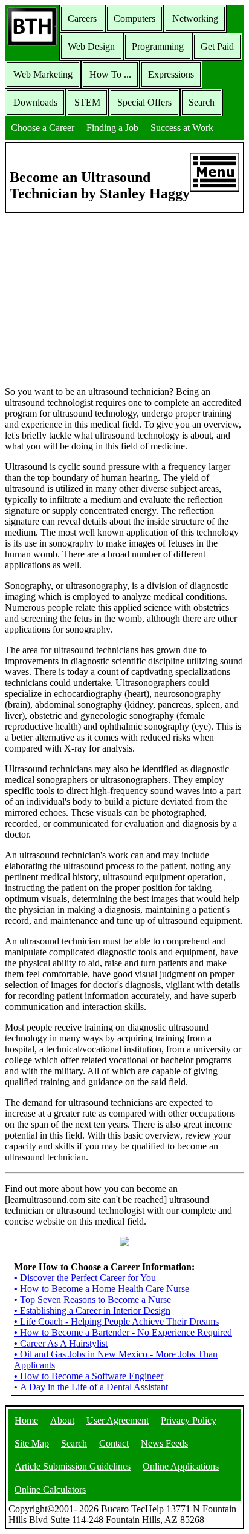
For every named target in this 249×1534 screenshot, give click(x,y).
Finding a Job (112, 128)
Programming (158, 46)
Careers (82, 18)
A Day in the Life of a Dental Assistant (91, 1387)
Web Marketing (43, 74)
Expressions (171, 74)
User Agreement (117, 1420)
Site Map (32, 1443)
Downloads (35, 102)
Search (202, 102)
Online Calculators (50, 1489)
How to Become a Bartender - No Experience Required (123, 1332)
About (62, 1420)
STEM (87, 102)
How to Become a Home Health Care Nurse (101, 1288)
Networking (195, 18)
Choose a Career (42, 128)
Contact (114, 1443)
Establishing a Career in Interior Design (92, 1310)
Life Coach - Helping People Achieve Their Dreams (116, 1321)
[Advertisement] (124, 298)
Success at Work (181, 128)
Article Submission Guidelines (73, 1466)
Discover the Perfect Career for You (85, 1278)
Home (26, 1420)
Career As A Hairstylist (61, 1343)
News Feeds (164, 1443)
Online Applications (181, 1466)
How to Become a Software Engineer (88, 1376)
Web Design (91, 46)
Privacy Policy (188, 1420)
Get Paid (217, 46)
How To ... (110, 74)
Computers (134, 18)
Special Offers (144, 102)
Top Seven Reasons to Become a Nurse (92, 1299)
